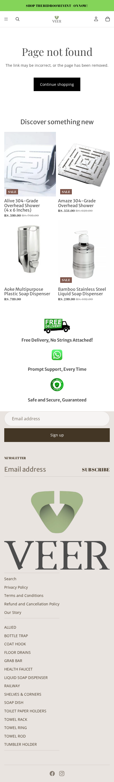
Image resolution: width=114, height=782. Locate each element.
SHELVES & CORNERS (22, 694)
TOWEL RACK (15, 719)
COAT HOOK (15, 643)
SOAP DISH (13, 702)
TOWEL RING (15, 727)
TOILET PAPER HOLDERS (25, 710)
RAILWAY (12, 685)
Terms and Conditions (23, 595)
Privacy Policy (16, 587)
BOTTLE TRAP (16, 635)
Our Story (12, 612)
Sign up (57, 434)
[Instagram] (62, 773)
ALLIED (10, 627)
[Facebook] (52, 773)
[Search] (17, 19)
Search (10, 578)
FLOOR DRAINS (17, 652)
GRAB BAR (13, 660)
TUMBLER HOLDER (20, 744)
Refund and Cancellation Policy (31, 603)
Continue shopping (57, 84)
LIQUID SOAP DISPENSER (26, 677)
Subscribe (96, 469)
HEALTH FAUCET (18, 669)
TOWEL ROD (15, 736)
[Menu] (6, 19)
